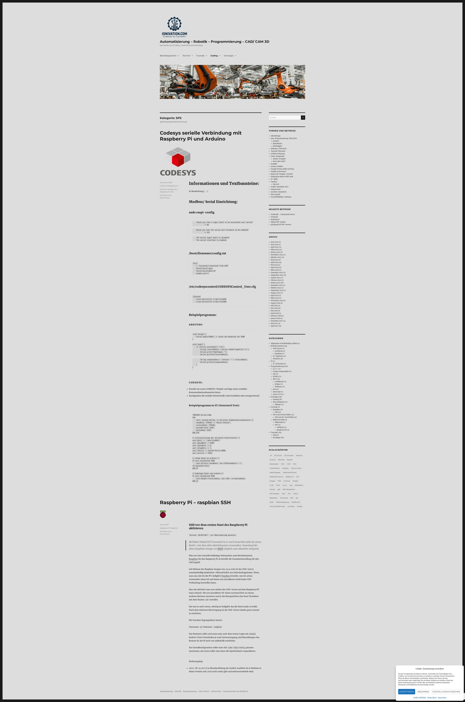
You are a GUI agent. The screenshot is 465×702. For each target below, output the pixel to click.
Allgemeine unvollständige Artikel (284, 343)
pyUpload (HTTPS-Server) (281, 225)
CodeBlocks (279, 382)
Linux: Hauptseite (277, 156)
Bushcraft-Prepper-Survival (282, 174)
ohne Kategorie (279, 402)
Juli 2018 (274, 306)
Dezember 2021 (277, 285)
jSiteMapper (277, 146)
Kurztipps (276, 438)
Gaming (274, 182)
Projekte (274, 164)
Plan (283, 494)
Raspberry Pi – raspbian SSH (195, 502)
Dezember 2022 (277, 273)
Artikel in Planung (278, 154)
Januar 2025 (275, 252)
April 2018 (275, 313)
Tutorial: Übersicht (278, 151)
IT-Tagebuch (278, 356)
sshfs (271, 502)
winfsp (299, 506)
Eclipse (277, 384)
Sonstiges (228, 56)
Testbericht (295, 502)
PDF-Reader (274, 494)
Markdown (299, 485)
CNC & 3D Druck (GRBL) (282, 415)
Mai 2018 (274, 311)
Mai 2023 (274, 265)
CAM (289, 464)
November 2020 (277, 301)
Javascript (276, 392)
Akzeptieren (406, 691)
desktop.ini (275, 219)
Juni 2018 (274, 308)
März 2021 (275, 298)
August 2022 (275, 278)
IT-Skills (274, 179)
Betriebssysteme (168, 56)
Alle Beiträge (275, 136)
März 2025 (275, 250)
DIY (297, 477)
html (278, 485)
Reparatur (274, 498)
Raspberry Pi (165, 192)
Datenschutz (432, 697)
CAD (276, 412)
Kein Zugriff (275, 194)
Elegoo (272, 481)
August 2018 (275, 303)
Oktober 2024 (276, 257)
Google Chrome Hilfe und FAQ (282, 169)
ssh (297, 498)
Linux (284, 485)
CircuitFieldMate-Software (281, 197)
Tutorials (200, 56)
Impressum (442, 697)
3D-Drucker (289, 455)
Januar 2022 (275, 283)
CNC (294, 464)
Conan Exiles (296, 468)
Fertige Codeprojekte (281, 371)
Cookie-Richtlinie (419, 697)
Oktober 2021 (276, 288)
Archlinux (279, 351)
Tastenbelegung (282, 502)
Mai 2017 (274, 323)
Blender (281, 460)
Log (290, 485)
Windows (276, 359)
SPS (172, 192)
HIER (220, 548)
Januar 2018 (275, 318)
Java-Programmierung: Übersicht (284, 138)
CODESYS (164, 186)
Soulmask (284, 498)
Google (295, 481)
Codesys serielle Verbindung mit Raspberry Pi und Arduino (201, 136)
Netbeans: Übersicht (279, 149)
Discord (276, 184)
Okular (272, 489)
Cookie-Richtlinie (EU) (279, 187)
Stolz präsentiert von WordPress (235, 691)
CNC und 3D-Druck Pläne (284, 417)
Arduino (163, 189)
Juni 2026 (274, 242)
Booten (290, 460)
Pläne (295, 494)
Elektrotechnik (278, 420)
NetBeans (278, 387)
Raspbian (193, 559)
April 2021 (275, 295)
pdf (279, 489)
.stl (271, 455)
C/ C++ (275, 369)
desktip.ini (290, 477)
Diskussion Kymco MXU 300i (282, 177)
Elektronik (279, 422)
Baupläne (276, 410)
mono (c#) (277, 394)
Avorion (273, 460)
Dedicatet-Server (276, 477)
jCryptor (276, 141)
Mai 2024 (274, 260)
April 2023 (275, 267)
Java (274, 389)
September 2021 (277, 290)
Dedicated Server (290, 472)
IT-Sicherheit (278, 364)
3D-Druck (278, 455)
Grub (272, 485)
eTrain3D (274, 217)
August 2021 (275, 293)
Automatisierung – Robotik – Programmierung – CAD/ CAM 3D (214, 41)
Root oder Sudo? (279, 161)
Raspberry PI (173, 186)
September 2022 (277, 275)
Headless (225, 576)
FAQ (274, 435)
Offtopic (278, 404)
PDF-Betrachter (289, 489)
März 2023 (275, 270)
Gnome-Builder (277, 166)
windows (290, 506)
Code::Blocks (275, 468)
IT (271, 361)
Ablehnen (423, 691)
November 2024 (277, 255)
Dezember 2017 (277, 321)
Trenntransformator (277, 506)
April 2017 (275, 326)
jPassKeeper (277, 143)
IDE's (275, 379)
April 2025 (275, 247)
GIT (274, 374)
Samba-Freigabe (279, 159)
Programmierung (277, 366)
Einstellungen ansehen (446, 691)
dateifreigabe (275, 472)
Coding (214, 56)
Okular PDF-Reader (278, 222)
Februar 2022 (276, 280)
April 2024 (275, 262)
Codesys (170, 189)
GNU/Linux (277, 348)
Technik (186, 56)
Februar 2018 (276, 316)
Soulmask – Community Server (283, 214)
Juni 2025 (274, 245)
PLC (175, 189)
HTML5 (276, 376)
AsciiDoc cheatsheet (278, 192)
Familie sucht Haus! (278, 171)
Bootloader (274, 464)
